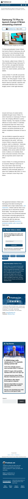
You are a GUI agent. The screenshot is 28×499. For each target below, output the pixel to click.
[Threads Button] (15, 301)
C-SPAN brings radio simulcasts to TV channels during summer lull (13, 362)
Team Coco (5, 258)
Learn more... (23, 9)
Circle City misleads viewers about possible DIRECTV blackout (13, 367)
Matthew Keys (13, 28)
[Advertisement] (14, 100)
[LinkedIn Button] (10, 301)
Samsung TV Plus (20, 255)
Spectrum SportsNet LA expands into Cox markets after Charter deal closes (13, 385)
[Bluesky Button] (13, 301)
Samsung (13, 255)
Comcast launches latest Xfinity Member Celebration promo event (14, 376)
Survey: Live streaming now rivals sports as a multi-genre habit (14, 390)
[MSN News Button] (18, 301)
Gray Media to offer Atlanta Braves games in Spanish (12, 380)
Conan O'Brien (6, 255)
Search (5, 398)
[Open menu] (26, 2)
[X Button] (8, 301)
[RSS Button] (20, 301)
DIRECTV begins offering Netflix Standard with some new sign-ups (14, 371)
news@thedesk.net (10, 312)
